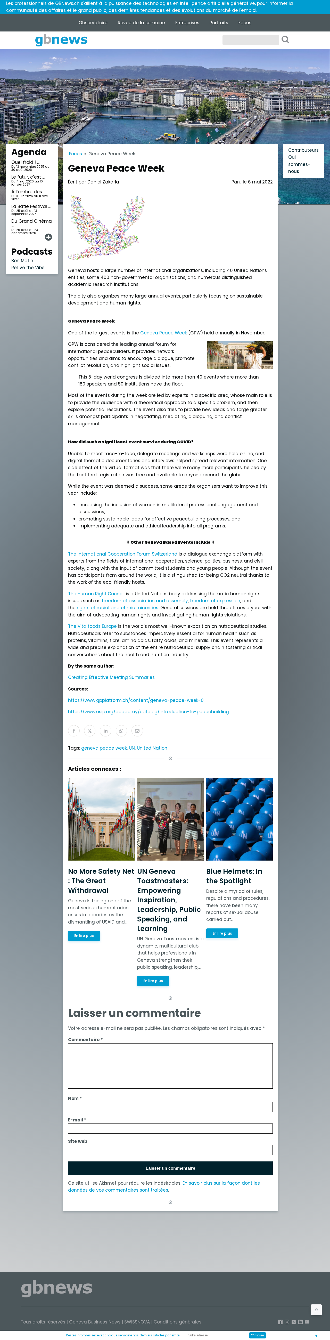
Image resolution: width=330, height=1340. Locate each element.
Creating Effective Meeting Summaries (111, 677)
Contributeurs (303, 150)
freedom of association (128, 601)
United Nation (152, 748)
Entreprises (187, 23)
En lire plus (84, 935)
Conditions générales (177, 1322)
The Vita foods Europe (92, 626)
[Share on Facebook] (74, 731)
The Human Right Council (96, 594)
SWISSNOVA (137, 1322)
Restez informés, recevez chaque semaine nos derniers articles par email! (123, 1335)
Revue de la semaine (141, 23)
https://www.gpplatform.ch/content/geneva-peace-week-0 (136, 700)
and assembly (172, 601)
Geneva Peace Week (163, 333)
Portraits (219, 23)
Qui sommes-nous (299, 164)
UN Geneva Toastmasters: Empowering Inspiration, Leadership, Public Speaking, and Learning (169, 899)
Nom (75, 1098)
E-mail (77, 1120)
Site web (77, 1141)
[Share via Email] (137, 731)
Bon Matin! (23, 261)
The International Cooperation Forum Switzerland (122, 554)
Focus (244, 23)
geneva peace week (104, 748)
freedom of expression (215, 601)
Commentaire (85, 1040)
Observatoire (93, 23)
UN (132, 748)
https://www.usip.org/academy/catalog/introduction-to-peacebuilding (148, 712)
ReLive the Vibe (28, 267)
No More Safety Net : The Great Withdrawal (101, 880)
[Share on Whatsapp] (121, 731)
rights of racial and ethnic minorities (117, 608)
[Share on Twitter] (90, 731)
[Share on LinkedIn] (105, 731)
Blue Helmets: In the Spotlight (234, 876)
